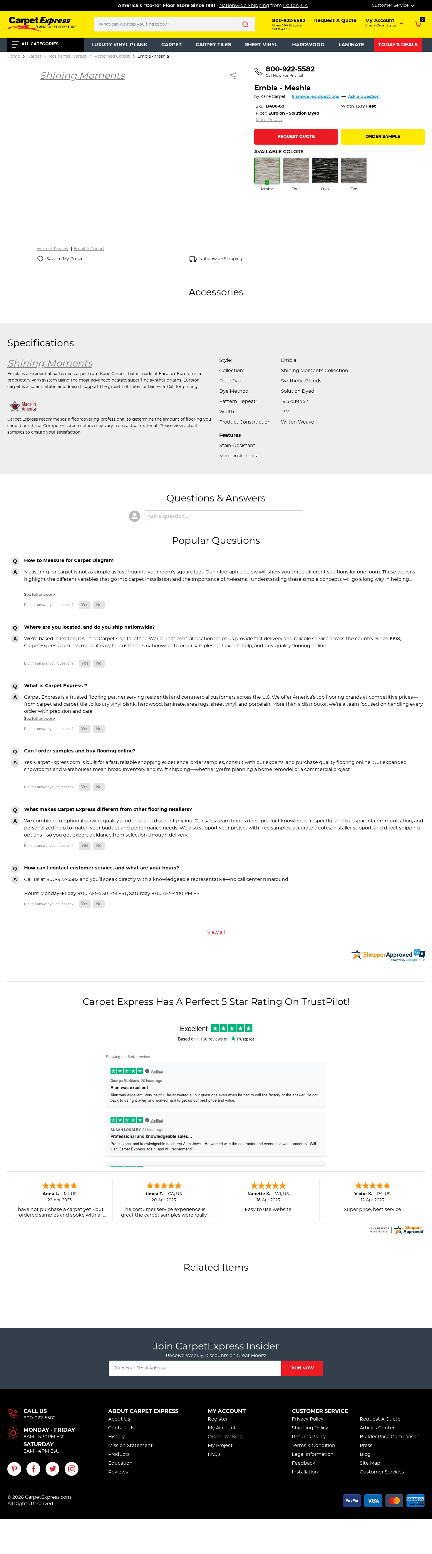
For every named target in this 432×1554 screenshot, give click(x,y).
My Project (220, 1445)
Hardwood (308, 44)
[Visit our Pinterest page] (14, 1469)
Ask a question (364, 97)
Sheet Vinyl (261, 44)
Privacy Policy (308, 1419)
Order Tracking (225, 1436)
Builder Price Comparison (390, 1436)
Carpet (171, 44)
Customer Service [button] (391, 6)
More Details (269, 120)
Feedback (303, 1463)
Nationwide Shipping (244, 5)
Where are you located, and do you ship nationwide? (89, 627)
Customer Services (382, 1472)
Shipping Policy (310, 1428)
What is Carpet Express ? (55, 685)
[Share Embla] (233, 75)
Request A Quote (380, 1419)
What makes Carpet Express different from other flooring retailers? (108, 809)
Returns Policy (309, 1436)
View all (216, 932)
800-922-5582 (40, 1418)
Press (366, 1445)
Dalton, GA (295, 5)
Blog (365, 1454)
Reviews (118, 1472)
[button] (384, 22)
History (116, 1436)
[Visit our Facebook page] (33, 1469)
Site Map (370, 1463)
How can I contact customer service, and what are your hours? (101, 868)
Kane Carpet (273, 97)
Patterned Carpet (112, 56)
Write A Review (52, 249)
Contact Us (121, 1428)
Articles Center (377, 1428)
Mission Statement (130, 1445)
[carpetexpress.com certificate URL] (396, 1229)
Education (120, 1463)
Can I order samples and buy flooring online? (79, 751)
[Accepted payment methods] (384, 1499)
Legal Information (313, 1454)
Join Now (302, 1368)
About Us (119, 1419)
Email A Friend (88, 249)
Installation (305, 1472)
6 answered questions (315, 97)
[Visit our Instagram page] (71, 1469)
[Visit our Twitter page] (52, 1469)
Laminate (351, 44)
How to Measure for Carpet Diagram (69, 560)
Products (119, 1454)
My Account (227, 1411)
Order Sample (383, 137)
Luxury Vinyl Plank (119, 44)
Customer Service (320, 1411)
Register (218, 1419)
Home (13, 56)
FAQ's (214, 1454)
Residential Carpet (68, 56)
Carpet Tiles (213, 44)
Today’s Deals (398, 44)
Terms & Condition (313, 1445)
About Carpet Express (143, 1411)
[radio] (267, 175)
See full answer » (39, 595)
